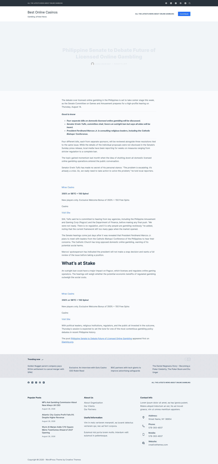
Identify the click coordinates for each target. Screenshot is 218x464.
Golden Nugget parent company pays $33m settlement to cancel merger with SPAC (46, 369)
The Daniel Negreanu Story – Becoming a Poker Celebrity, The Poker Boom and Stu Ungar (171, 369)
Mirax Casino (68, 187)
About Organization (93, 402)
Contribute (184, 14)
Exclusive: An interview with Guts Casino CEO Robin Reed (88, 369)
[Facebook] (166, 3)
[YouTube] (185, 3)
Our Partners (90, 409)
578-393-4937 (155, 427)
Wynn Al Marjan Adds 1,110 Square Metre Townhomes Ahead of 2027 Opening (57, 430)
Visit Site (66, 212)
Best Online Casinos (43, 12)
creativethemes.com (158, 444)
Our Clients (89, 406)
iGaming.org (67, 342)
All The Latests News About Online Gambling (45, 3)
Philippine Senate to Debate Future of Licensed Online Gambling (101, 338)
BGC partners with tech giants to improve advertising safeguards (126, 369)
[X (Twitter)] (171, 3)
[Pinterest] (180, 3)
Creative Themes (73, 459)
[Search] (189, 3)
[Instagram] (176, 3)
